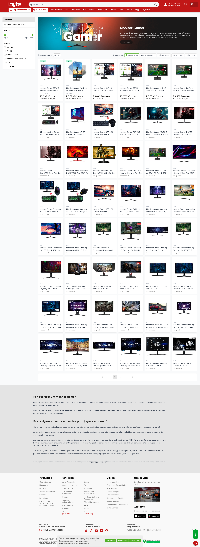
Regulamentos (113, 495)
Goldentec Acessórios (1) (16, 58)
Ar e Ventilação (68, 482)
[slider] (5, 35)
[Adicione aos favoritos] (61, 61)
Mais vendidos (163, 55)
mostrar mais (13, 66)
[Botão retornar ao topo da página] (195, 543)
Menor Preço (178, 55)
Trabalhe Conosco (47, 492)
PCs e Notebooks (91, 502)
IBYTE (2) (9, 62)
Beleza (65, 497)
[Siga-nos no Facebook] (106, 531)
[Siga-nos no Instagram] (86, 531)
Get (85, 485)
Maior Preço (190, 55)
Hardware (88, 488)
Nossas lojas (44, 485)
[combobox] (94, 4)
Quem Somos (45, 482)
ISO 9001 (43, 488)
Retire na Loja (113, 501)
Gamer (87, 482)
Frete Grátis (112, 488)
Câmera (65, 509)
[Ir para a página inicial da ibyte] (15, 4)
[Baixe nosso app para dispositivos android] (154, 516)
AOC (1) (9, 51)
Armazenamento (69, 485)
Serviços (87, 512)
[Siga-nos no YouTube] (96, 531)
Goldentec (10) (12, 55)
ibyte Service (112, 508)
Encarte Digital (113, 492)
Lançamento (132, 55)
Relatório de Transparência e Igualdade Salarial (46, 503)
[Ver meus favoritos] (185, 4)
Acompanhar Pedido (115, 498)
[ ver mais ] (66, 514)
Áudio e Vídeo (68, 488)
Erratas (42, 495)
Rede (86, 505)
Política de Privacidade (116, 485)
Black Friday (44, 498)
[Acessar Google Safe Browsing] (152, 541)
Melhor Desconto (148, 55)
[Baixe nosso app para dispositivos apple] (140, 516)
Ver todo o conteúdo (100, 462)
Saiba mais (126, 42)
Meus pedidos (113, 482)
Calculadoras (67, 505)
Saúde (86, 509)
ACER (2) (9, 47)
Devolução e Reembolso (117, 505)
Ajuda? (195, 534)
